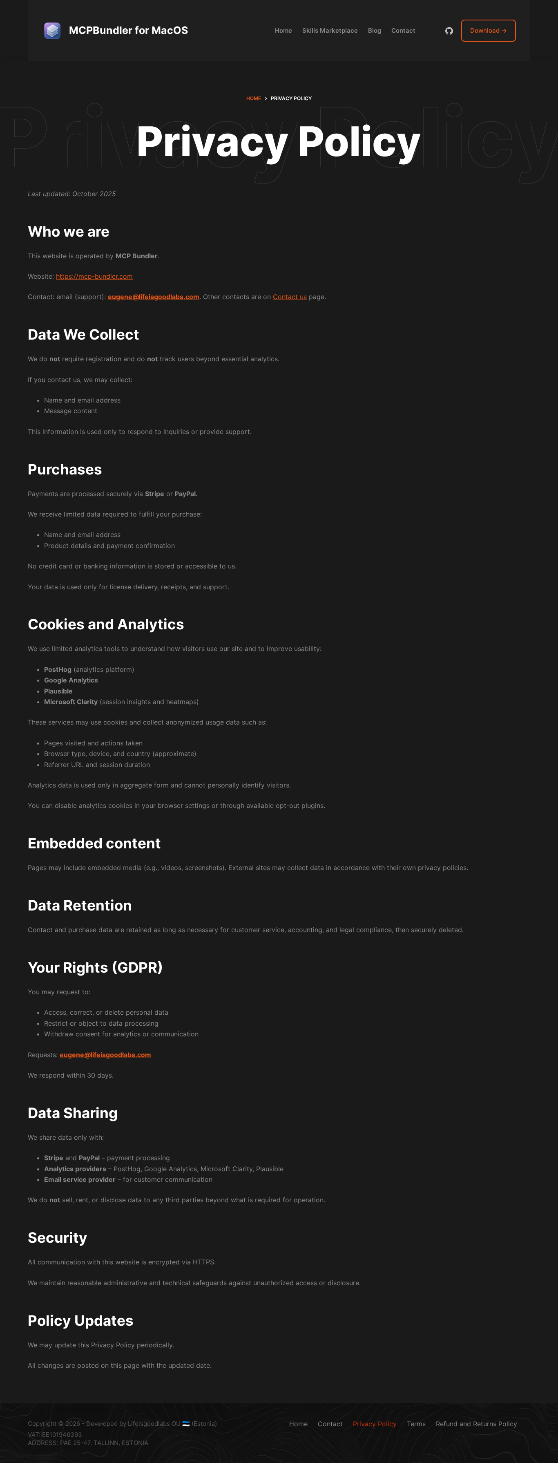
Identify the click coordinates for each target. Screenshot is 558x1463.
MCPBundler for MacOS (128, 30)
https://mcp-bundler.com (94, 276)
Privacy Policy (375, 1424)
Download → (488, 30)
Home (283, 30)
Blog (374, 30)
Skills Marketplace (330, 30)
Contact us (290, 297)
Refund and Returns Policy (476, 1424)
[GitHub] (449, 31)
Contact (403, 30)
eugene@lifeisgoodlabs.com (153, 297)
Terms (416, 1424)
